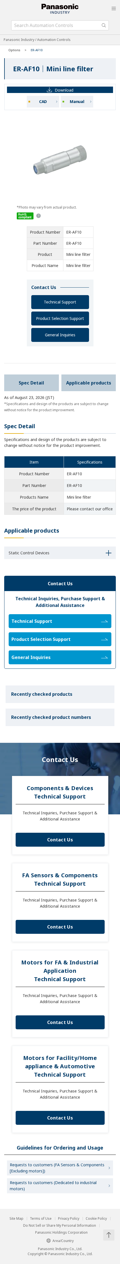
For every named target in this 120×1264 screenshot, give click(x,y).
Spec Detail (31, 383)
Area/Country (63, 1240)
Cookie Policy (96, 1218)
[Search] (104, 25)
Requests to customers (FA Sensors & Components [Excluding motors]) (57, 1168)
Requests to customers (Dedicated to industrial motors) (53, 1185)
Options (14, 50)
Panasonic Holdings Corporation (61, 1232)
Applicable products (88, 383)
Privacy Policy (68, 1218)
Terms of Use (41, 1218)
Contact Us (60, 840)
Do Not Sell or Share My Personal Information (59, 1225)
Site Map (16, 1218)
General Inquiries (60, 334)
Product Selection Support (60, 318)
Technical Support (60, 302)
